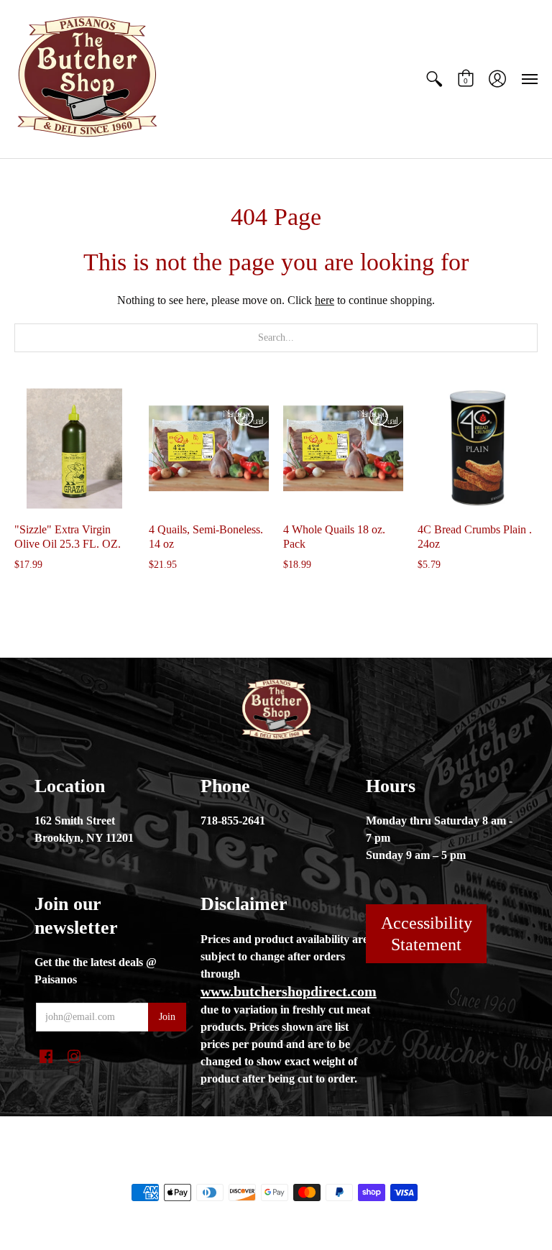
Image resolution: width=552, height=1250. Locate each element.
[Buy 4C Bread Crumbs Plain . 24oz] (478, 448)
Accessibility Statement (426, 934)
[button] (434, 79)
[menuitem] (434, 79)
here (324, 300)
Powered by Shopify (334, 1168)
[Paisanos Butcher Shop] (86, 79)
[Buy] (74, 448)
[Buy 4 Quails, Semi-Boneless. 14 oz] (209, 448)
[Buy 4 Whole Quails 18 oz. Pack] (343, 448)
